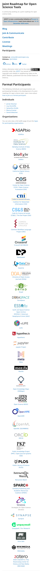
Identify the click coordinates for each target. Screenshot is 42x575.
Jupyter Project (21, 347)
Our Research (25, 528)
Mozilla (21, 371)
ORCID (21, 438)
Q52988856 (24, 428)
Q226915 (21, 560)
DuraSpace (21, 300)
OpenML (16, 428)
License (6, 41)
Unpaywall (15, 528)
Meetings (7, 46)
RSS (15, 64)
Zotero (15, 560)
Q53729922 (13, 59)
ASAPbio (21, 134)
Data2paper (21, 257)
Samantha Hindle (12, 108)
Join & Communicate (13, 33)
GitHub (8, 64)
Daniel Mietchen (12, 112)
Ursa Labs (21, 541)
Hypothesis (21, 337)
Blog (4, 28)
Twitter (24, 64)
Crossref (17, 245)
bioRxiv (21, 159)
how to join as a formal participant (14, 95)
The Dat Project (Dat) (24, 215)
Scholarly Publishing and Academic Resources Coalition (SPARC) (21, 491)
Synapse (21, 519)
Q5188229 (24, 245)
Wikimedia (21, 551)
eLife (21, 328)
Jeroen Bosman (11, 104)
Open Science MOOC (21, 404)
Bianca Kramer (11, 110)
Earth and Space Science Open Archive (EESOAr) (21, 312)
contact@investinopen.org (20, 57)
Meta (21, 362)
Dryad (21, 292)
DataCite (21, 268)
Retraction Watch (21, 480)
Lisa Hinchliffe (11, 106)
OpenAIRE (21, 416)
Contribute (8, 37)
